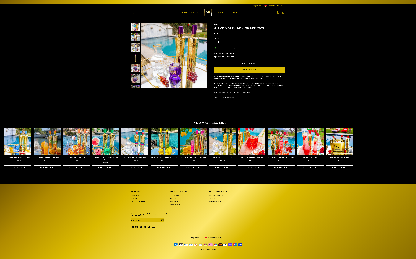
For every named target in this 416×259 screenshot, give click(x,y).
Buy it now (249, 70)
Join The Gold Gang (138, 201)
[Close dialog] (413, 200)
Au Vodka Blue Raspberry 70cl (17, 157)
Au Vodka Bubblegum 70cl (135, 157)
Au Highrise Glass (310, 157)
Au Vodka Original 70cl (222, 157)
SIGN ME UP (389, 247)
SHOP (193, 12)
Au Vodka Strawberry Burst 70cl (281, 157)
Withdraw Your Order (216, 201)
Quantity (218, 38)
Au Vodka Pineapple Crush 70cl (164, 157)
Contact (235, 12)
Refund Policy (174, 198)
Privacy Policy (175, 195)
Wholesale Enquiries (216, 195)
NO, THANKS (389, 253)
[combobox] (368, 232)
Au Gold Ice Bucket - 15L (340, 157)
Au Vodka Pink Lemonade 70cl (193, 157)
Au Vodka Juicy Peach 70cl (76, 157)
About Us (223, 12)
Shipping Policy (175, 201)
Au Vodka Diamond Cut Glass (252, 157)
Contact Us (135, 195)
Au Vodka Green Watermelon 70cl (105, 158)
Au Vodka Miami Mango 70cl (47, 157)
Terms (379, 242)
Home (216, 24)
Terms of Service (175, 204)
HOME (184, 12)
